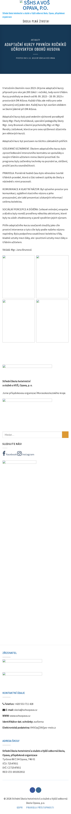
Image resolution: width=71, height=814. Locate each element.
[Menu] (4, 6)
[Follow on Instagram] (38, 790)
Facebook (11, 454)
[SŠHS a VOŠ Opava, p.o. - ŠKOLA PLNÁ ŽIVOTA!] (35, 5)
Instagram (28, 454)
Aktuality (35, 40)
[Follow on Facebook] (32, 790)
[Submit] (65, 434)
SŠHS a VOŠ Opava (47, 58)
